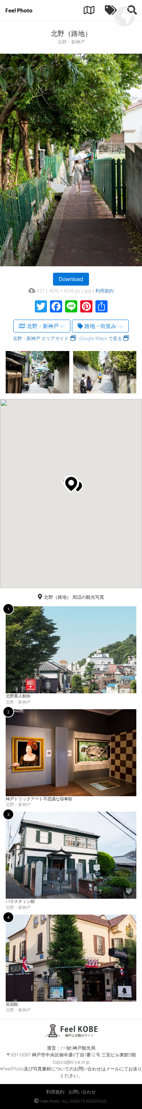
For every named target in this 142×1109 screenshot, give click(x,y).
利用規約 (104, 291)
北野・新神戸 (46, 326)
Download (71, 279)
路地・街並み (103, 326)
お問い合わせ (82, 1092)
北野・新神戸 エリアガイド (41, 338)
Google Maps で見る (100, 338)
